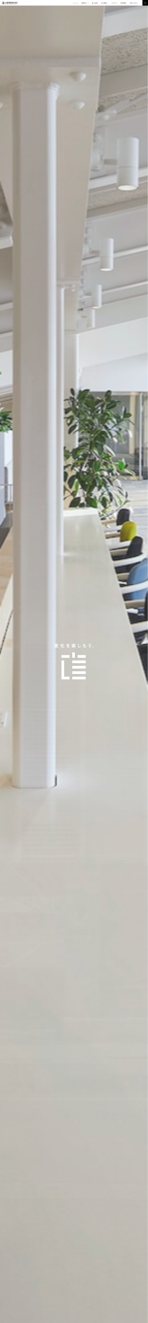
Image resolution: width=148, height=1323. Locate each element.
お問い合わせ (134, 3)
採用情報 (123, 3)
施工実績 (95, 3)
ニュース (75, 3)
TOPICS (114, 3)
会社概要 (104, 3)
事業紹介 (84, 3)
